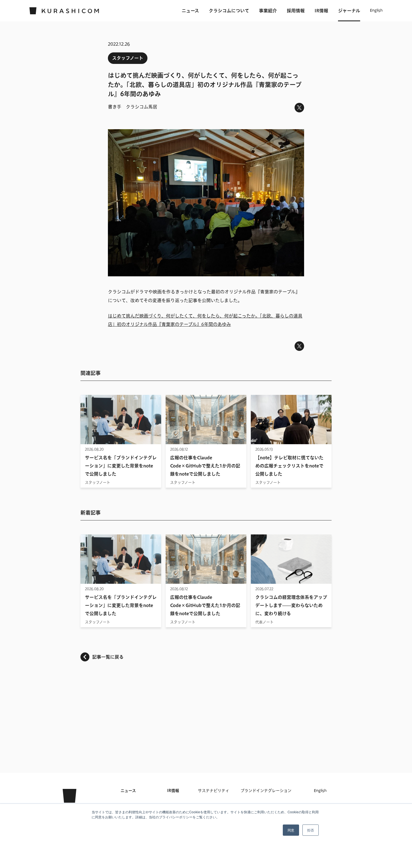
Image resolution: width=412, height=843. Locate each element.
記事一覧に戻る (108, 657)
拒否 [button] (310, 830)
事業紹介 (268, 10)
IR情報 (321, 10)
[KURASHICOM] (64, 10)
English (376, 10)
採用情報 (296, 10)
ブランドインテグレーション (265, 791)
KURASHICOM (69, 801)
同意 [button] (291, 830)
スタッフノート (127, 58)
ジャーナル (349, 10)
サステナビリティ (213, 791)
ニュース (190, 10)
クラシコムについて (229, 10)
